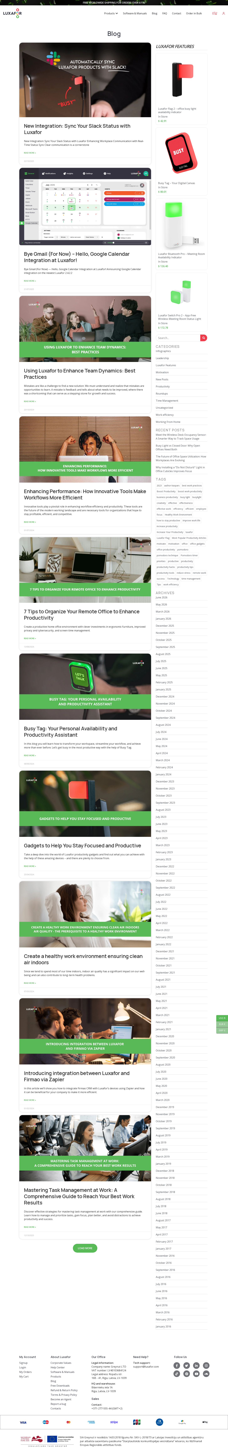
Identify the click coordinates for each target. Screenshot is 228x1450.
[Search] (203, 338)
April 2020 (162, 1093)
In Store (163, 116)
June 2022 (161, 909)
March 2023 (163, 845)
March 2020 (163, 1100)
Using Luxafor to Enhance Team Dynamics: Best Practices (80, 373)
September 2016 (165, 1270)
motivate (161, 543)
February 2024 (164, 767)
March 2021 (163, 1015)
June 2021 (161, 994)
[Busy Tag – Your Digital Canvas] (181, 153)
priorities (161, 561)
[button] (85, 1248)
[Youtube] (196, 1373)
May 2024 (161, 746)
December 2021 (165, 951)
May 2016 (161, 1298)
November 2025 (165, 633)
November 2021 (165, 958)
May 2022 (161, 916)
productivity (187, 561)
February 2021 (164, 1022)
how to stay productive (168, 520)
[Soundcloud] (206, 1373)
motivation (173, 543)
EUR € (220, 1024)
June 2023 (161, 824)
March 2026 (163, 611)
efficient (190, 508)
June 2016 (161, 1291)
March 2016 (163, 1312)
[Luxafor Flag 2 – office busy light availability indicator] (181, 79)
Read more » (30, 152)
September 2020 (165, 1057)
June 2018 (161, 1213)
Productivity (163, 386)
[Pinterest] (186, 1373)
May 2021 (161, 1001)
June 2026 (161, 597)
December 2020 (165, 1036)
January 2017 (163, 1248)
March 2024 (163, 760)
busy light (185, 497)
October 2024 (164, 710)
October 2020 (164, 1050)
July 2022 (161, 902)
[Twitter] (186, 1365)
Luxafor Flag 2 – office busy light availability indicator (177, 110)
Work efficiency (165, 415)
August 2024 (163, 725)
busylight (196, 497)
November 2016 (165, 1255)
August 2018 (163, 1199)
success (161, 578)
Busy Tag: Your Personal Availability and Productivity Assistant (70, 731)
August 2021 (163, 979)
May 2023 (161, 831)
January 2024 (163, 774)
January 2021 (163, 1029)
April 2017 (162, 1234)
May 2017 (161, 1227)
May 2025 (161, 675)
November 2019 (165, 1114)
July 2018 (161, 1206)
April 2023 (162, 838)
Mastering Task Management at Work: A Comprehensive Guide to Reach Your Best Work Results (79, 1196)
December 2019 (165, 1107)
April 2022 (162, 923)
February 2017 (164, 1241)
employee (201, 508)
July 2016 (161, 1284)
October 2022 (164, 880)
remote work (199, 572)
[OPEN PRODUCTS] (116, 13)
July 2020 (161, 1071)
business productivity (167, 497)
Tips (159, 584)
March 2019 (163, 1156)
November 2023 (165, 788)
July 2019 (161, 1142)
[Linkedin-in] (196, 1365)
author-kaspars (172, 485)
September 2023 (165, 802)
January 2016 (163, 1326)
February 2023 (164, 852)
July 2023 (161, 817)
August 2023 (163, 810)
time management (191, 578)
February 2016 (164, 1319)
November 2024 (165, 703)
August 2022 (163, 894)
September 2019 (165, 1128)
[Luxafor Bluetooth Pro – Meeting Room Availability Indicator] (181, 224)
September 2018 (165, 1192)
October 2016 (164, 1263)
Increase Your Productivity (170, 532)
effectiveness (186, 502)
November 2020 (165, 1043)
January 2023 (163, 859)
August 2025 (163, 654)
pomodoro (182, 549)
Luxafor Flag (163, 537)
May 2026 (161, 604)
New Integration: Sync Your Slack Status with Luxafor (77, 129)
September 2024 (165, 717)
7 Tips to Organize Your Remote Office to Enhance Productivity (82, 614)
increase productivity (167, 526)
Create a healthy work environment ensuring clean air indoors (83, 959)
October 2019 (164, 1121)
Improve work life (191, 520)
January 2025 (163, 689)
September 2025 (165, 647)
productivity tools (165, 572)
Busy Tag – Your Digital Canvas (176, 183)
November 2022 (165, 873)
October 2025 (164, 640)
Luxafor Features (166, 365)
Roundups (162, 393)
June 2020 (161, 1079)
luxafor (189, 532)
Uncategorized (164, 407)
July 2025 (161, 661)
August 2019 (163, 1135)
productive (173, 561)
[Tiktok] (176, 1373)
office (185, 543)
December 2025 (165, 625)
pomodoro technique (167, 555)
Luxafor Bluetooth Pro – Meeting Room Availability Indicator (181, 255)
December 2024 (165, 696)
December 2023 (165, 781)
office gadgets (197, 543)
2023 (159, 485)
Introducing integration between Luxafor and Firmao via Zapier (77, 1076)
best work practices (192, 485)
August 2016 (163, 1277)
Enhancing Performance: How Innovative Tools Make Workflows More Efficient (85, 494)
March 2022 (163, 930)
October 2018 (164, 1185)
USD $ (220, 1017)
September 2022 (165, 887)
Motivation (162, 372)
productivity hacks (166, 566)
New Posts (162, 379)
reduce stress (183, 572)
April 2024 (162, 753)
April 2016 (162, 1305)
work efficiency (171, 584)
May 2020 (161, 1086)
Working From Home (168, 422)
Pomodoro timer (189, 555)
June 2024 (161, 739)
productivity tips (185, 566)
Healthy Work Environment (178, 514)
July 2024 (161, 732)
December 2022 (165, 866)
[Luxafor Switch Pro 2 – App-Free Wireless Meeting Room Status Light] (181, 292)
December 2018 (165, 1171)
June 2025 (161, 668)
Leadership (162, 358)
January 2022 (163, 944)
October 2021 (164, 965)
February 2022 (164, 937)
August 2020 (163, 1064)
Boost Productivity (166, 491)
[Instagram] (206, 1365)
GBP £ (220, 1030)
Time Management (167, 400)
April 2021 (162, 1008)
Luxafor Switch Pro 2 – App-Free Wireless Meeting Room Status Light (179, 317)
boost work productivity (190, 491)
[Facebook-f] (176, 1365)
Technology (173, 578)
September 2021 (165, 972)
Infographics (163, 351)
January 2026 (163, 618)
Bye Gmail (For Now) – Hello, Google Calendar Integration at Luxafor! (77, 257)
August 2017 (163, 1220)
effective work (164, 508)
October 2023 (164, 795)
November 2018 (165, 1178)
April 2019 (162, 1149)
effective (172, 502)
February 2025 (164, 682)
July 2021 (161, 986)
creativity (161, 502)
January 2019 (163, 1163)
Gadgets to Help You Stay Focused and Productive (82, 845)
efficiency (178, 508)
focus (159, 514)
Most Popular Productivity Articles (189, 537)
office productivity (166, 549)
